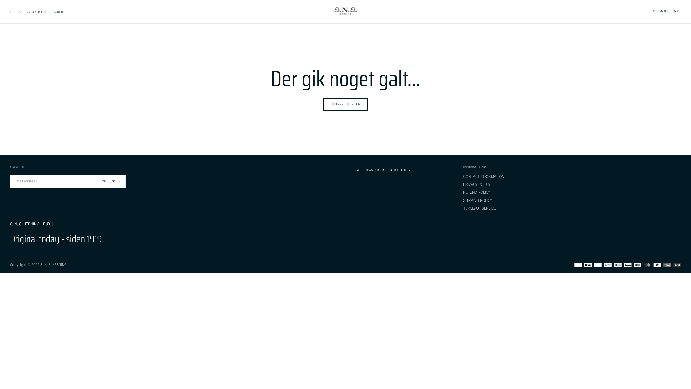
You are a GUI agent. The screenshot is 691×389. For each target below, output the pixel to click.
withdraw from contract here (385, 170)
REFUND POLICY (476, 192)
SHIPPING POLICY (477, 201)
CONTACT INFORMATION (483, 177)
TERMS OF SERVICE (479, 208)
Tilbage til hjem (345, 104)
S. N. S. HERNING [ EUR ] (31, 224)
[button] (57, 12)
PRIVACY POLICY (476, 185)
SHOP (14, 12)
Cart (677, 11)
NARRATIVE (34, 12)
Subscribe (111, 181)
